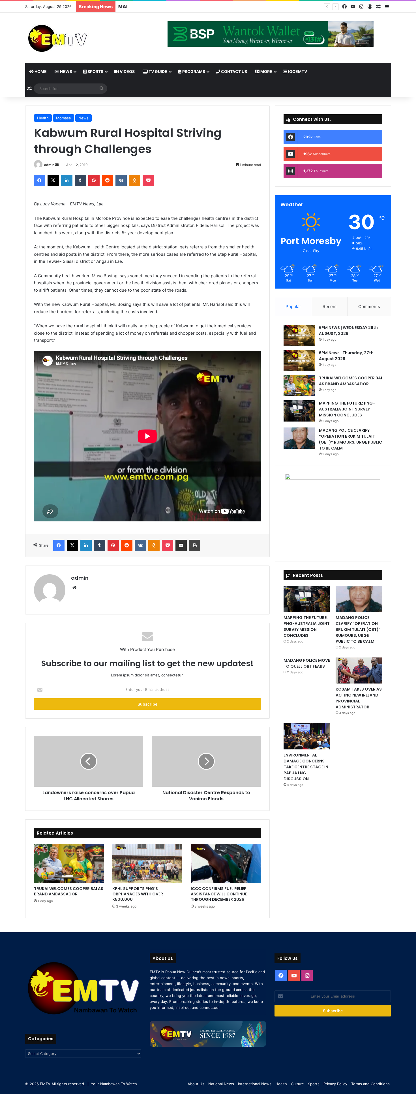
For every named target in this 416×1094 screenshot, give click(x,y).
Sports (95, 71)
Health (43, 118)
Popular (293, 306)
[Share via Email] (181, 545)
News (65, 71)
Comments (369, 306)
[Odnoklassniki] (134, 180)
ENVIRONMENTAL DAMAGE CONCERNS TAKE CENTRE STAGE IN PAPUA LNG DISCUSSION (306, 767)
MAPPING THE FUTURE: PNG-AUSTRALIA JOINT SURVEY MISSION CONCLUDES (208, 6)
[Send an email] (57, 165)
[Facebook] (344, 6)
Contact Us (233, 71)
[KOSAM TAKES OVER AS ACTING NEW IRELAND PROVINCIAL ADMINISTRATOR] (359, 670)
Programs (193, 71)
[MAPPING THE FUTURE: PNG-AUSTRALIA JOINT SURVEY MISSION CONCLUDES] (299, 411)
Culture (297, 1084)
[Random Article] (378, 6)
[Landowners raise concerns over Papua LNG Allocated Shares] (88, 761)
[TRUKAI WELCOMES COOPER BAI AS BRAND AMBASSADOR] (69, 863)
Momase (63, 118)
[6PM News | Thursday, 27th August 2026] (299, 360)
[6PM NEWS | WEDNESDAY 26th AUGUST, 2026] (299, 335)
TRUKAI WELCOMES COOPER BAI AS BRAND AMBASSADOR (68, 891)
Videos (127, 71)
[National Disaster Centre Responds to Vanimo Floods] (206, 761)
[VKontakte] (121, 180)
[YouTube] (353, 6)
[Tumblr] (80, 180)
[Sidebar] (387, 6)
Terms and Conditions (370, 1084)
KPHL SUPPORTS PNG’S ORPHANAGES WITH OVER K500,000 (137, 894)
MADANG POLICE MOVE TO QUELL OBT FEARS (307, 663)
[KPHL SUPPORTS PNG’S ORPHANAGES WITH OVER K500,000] (147, 863)
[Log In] (370, 6)
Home (40, 71)
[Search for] (101, 88)
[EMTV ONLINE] (76, 38)
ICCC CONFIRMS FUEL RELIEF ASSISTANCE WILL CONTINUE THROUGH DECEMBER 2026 (219, 894)
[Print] (194, 545)
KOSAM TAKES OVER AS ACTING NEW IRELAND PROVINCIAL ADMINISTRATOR (359, 698)
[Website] (74, 587)
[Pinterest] (94, 180)
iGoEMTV (297, 71)
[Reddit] (107, 180)
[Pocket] (148, 180)
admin (49, 165)
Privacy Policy (335, 1084)
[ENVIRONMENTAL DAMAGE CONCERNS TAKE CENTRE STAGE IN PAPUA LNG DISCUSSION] (307, 736)
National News (221, 1084)
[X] (53, 180)
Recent (330, 306)
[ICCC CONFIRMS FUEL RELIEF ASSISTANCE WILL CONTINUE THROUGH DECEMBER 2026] (226, 863)
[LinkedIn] (66, 180)
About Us (196, 1084)
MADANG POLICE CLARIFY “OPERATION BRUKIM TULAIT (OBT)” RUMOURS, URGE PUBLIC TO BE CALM (350, 439)
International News (254, 1084)
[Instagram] (361, 6)
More (266, 71)
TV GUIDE (157, 71)
